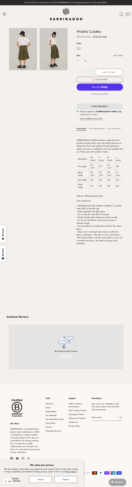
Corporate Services (53, 430)
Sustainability (51, 411)
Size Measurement (97, 128)
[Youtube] (17, 458)
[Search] (121, 14)
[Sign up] (120, 417)
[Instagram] (23, 458)
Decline (66, 479)
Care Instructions (114, 128)
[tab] (83, 128)
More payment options (100, 94)
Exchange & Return (76, 414)
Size (100, 55)
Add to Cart (108, 72)
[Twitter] (28, 458)
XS (78, 60)
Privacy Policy (74, 426)
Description (81, 128)
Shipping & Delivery (77, 418)
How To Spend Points (77, 410)
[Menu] (4, 14)
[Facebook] (11, 458)
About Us (49, 403)
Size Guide (118, 55)
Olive (79, 47)
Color (79, 43)
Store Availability (100, 106)
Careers (49, 427)
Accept (40, 479)
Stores (48, 407)
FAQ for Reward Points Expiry (75, 405)
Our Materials (51, 415)
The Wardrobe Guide (55, 419)
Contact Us (73, 422)
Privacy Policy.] (71, 471)
